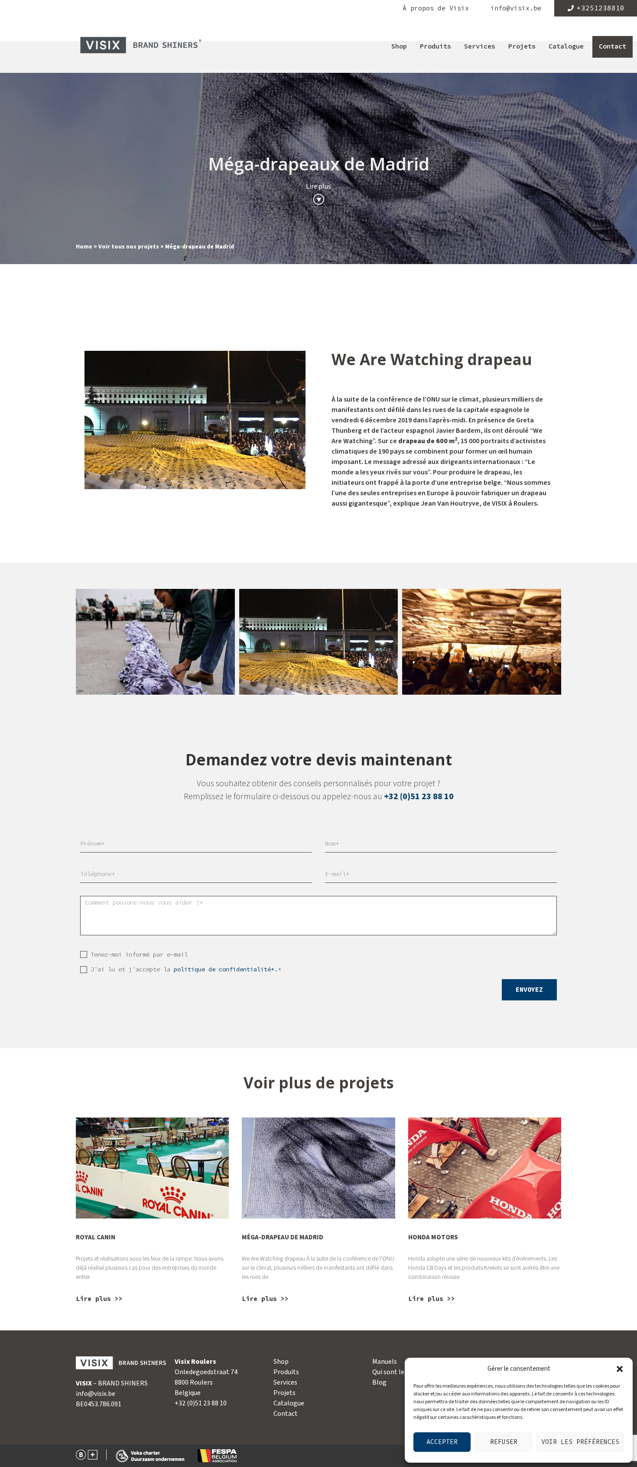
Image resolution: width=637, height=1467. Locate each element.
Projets (522, 47)
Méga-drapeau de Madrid (282, 1237)
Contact (612, 47)
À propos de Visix (436, 8)
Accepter (442, 1442)
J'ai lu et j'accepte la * (186, 969)
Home (84, 246)
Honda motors (433, 1237)
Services (479, 47)
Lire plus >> (99, 1299)
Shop (399, 47)
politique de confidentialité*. (226, 969)
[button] (619, 1369)
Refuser (503, 1442)
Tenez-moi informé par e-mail (139, 954)
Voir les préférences (580, 1442)
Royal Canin (95, 1237)
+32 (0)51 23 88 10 (419, 797)
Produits (435, 47)
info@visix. (92, 1393)
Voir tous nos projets (128, 246)
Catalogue (566, 47)
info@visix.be (516, 8)
